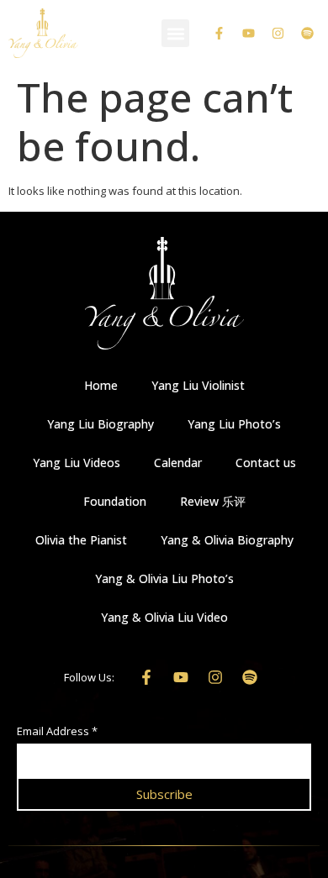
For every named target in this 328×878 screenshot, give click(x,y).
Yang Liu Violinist (198, 385)
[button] (175, 33)
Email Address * (57, 732)
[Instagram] (277, 33)
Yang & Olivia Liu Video (164, 617)
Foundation (114, 501)
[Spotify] (307, 33)
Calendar (178, 463)
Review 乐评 (213, 501)
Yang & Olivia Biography (227, 540)
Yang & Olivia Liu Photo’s (164, 578)
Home (101, 385)
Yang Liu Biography (100, 424)
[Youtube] (248, 33)
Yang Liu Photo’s (234, 424)
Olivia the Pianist (81, 540)
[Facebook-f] (218, 33)
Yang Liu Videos (76, 463)
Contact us (265, 463)
